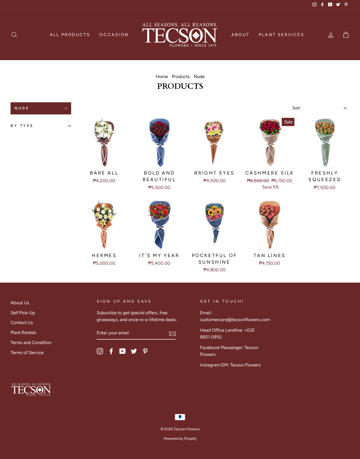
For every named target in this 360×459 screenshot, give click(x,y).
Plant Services (281, 34)
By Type (22, 125)
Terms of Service (27, 352)
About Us (20, 302)
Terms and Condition (31, 342)
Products (181, 76)
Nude (21, 108)
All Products (70, 34)
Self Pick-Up (23, 312)
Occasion (114, 34)
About (240, 34)
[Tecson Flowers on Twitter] (134, 350)
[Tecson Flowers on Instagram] (100, 350)
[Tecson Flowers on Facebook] (111, 350)
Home (162, 76)
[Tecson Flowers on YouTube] (122, 350)
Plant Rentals (23, 332)
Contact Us (22, 322)
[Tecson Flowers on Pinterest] (145, 350)
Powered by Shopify (180, 438)
